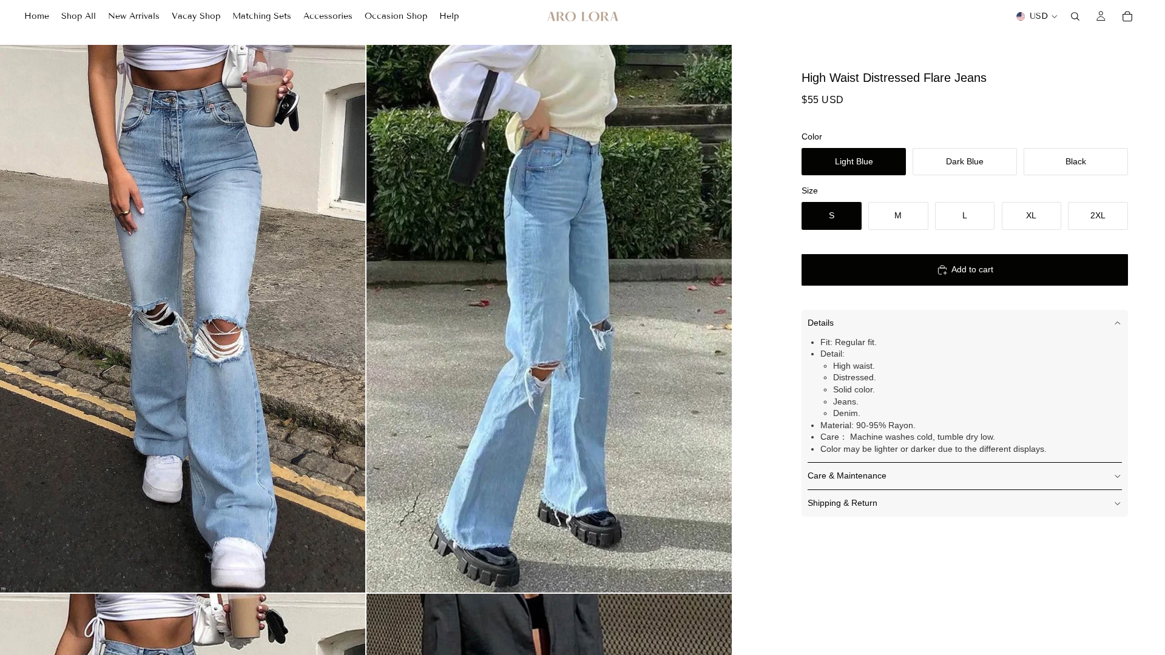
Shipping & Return (842, 503)
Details (821, 323)
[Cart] (1127, 16)
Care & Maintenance (847, 475)
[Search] (1075, 16)
